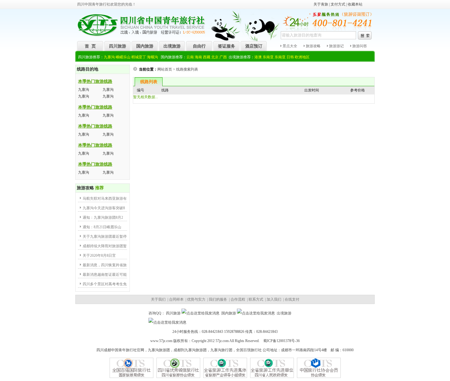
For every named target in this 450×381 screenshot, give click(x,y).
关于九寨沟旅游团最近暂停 (105, 236)
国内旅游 (144, 46)
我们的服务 (218, 299)
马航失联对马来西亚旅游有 (105, 198)
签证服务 (226, 46)
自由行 (199, 46)
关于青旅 (320, 4)
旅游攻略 (313, 46)
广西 (223, 57)
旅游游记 (336, 46)
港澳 (258, 57)
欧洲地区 (302, 57)
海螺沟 (152, 57)
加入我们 (274, 299)
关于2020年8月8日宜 (99, 255)
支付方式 (338, 4)
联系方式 (256, 299)
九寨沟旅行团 (221, 350)
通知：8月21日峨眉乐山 (102, 227)
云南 (190, 57)
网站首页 (164, 69)
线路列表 (148, 81)
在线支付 (292, 299)
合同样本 (176, 299)
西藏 (206, 57)
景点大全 (289, 46)
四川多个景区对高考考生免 (105, 284)
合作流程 (238, 299)
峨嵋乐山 (123, 57)
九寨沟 (109, 57)
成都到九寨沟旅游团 (190, 350)
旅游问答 (359, 46)
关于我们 (158, 299)
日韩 (290, 57)
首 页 (90, 46)
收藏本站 (355, 4)
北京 (215, 57)
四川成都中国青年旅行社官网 (120, 350)
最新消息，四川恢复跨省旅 (105, 265)
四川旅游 (117, 46)
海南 (198, 57)
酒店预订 (253, 46)
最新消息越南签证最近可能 (105, 274)
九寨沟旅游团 (159, 350)
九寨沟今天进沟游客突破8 (104, 208)
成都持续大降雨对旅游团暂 (105, 246)
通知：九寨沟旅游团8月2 (103, 217)
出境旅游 (172, 46)
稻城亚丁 (138, 57)
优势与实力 (196, 299)
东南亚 (268, 57)
